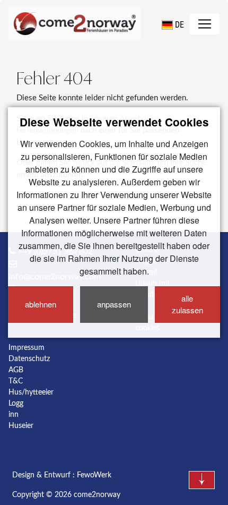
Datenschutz (29, 359)
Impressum (26, 348)
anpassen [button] (114, 304)
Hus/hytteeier (31, 392)
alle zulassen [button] (187, 304)
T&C (15, 381)
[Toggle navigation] (205, 24)
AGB (15, 370)
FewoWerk (94, 475)
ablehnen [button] (40, 304)
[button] (173, 25)
